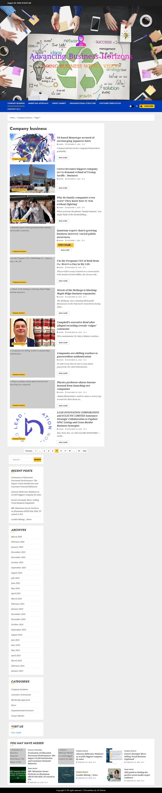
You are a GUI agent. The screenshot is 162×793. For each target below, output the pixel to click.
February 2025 (17, 604)
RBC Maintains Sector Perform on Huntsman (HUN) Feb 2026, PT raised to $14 (26, 511)
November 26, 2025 (74, 360)
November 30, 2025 (74, 268)
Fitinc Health (16, 732)
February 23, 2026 (37, 783)
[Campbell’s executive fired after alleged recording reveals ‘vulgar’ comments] (32, 332)
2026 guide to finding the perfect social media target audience (137, 775)
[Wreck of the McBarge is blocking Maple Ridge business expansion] (32, 302)
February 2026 (17, 541)
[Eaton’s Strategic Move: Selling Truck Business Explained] (114, 756)
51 (79, 451)
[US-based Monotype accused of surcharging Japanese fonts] (32, 148)
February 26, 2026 (85, 762)
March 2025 (16, 598)
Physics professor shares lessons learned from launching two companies (76, 386)
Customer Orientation (110, 103)
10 (69, 451)
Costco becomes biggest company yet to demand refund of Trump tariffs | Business (77, 172)
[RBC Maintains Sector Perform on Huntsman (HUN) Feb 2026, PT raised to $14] (18, 775)
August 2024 (16, 634)
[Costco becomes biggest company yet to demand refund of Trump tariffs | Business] (32, 178)
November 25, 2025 (74, 392)
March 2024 (16, 660)
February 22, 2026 (85, 778)
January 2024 (17, 671)
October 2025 (17, 562)
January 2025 (17, 609)
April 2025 (15, 593)
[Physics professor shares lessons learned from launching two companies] (32, 394)
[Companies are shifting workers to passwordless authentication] (32, 363)
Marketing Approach (38, 103)
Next (84, 451)
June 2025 (15, 583)
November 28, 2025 (74, 332)
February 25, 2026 (133, 762)
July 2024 (15, 640)
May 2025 (15, 588)
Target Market (59, 103)
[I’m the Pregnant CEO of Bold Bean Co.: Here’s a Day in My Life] (32, 271)
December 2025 (18, 552)
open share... (65, 245)
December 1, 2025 (73, 241)
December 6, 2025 (73, 144)
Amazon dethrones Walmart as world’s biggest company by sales (89, 756)
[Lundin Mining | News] (66, 775)
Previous (28, 451)
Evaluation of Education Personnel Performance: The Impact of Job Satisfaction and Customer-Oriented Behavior (41, 758)
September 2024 (18, 629)
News (13, 705)
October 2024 (17, 624)
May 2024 (15, 650)
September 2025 (18, 567)
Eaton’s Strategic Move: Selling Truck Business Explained (135, 756)
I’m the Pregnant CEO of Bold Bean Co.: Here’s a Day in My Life (78, 262)
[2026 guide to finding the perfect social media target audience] (114, 775)
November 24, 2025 (74, 429)
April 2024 (15, 655)
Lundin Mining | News (21, 519)
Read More (63, 158)
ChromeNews (88, 790)
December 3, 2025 (73, 208)
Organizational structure (83, 103)
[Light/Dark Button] (131, 106)
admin (61, 144)
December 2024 (18, 614)
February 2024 (17, 665)
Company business (16, 103)
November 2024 (18, 619)
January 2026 (17, 547)
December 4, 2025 (73, 179)
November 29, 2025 (74, 297)
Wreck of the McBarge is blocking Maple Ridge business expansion (76, 292)
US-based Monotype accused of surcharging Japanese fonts (75, 139)
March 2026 (16, 536)
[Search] (136, 106)
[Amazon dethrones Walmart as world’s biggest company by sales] (66, 756)
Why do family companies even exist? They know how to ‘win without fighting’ (76, 201)
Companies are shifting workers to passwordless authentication (77, 355)
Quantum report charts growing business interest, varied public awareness (77, 234)
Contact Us (13, 109)
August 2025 (16, 573)
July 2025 (15, 578)
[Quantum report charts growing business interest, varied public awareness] (32, 240)
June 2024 (15, 645)
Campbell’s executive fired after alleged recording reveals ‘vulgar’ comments (77, 325)
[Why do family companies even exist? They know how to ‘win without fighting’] (32, 209)
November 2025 (18, 557)
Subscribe (148, 106)
